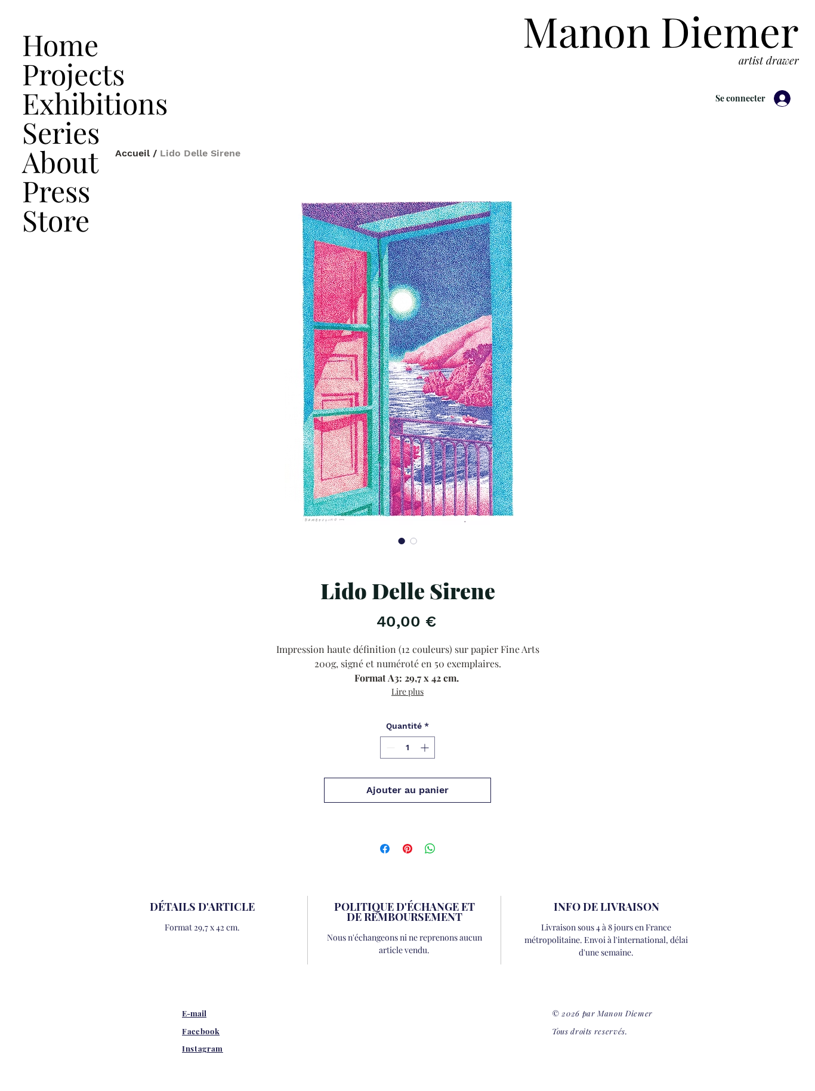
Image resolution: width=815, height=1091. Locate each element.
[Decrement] (389, 747)
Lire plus (407, 691)
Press (56, 190)
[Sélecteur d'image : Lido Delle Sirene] (401, 541)
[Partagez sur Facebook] (385, 849)
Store (55, 220)
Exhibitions (76, 103)
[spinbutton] (407, 747)
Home (60, 44)
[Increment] (425, 747)
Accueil (132, 153)
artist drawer (769, 60)
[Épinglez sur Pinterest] (407, 849)
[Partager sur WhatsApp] (430, 849)
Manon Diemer (661, 30)
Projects (73, 73)
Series (61, 132)
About (60, 161)
